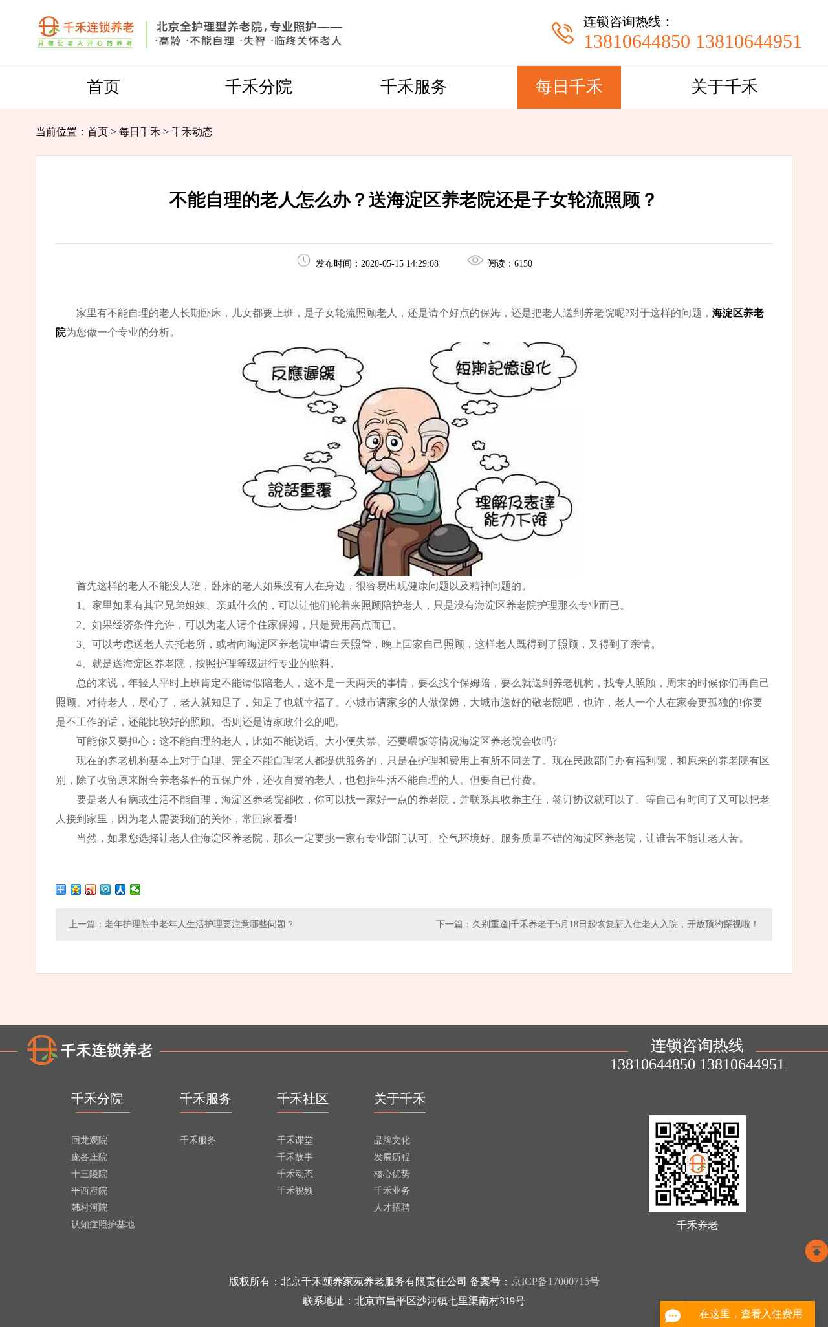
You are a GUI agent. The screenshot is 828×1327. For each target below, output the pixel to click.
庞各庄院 (89, 1157)
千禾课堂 (295, 1140)
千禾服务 (414, 87)
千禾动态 (295, 1174)
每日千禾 (569, 87)
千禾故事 (295, 1157)
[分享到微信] (135, 889)
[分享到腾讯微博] (105, 889)
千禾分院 (258, 87)
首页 (103, 87)
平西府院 (89, 1191)
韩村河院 (89, 1207)
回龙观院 (89, 1140)
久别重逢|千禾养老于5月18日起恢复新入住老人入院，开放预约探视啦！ (615, 924)
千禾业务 (392, 1191)
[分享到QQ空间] (76, 889)
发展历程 (392, 1157)
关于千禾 (724, 87)
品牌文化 (392, 1140)
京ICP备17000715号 (555, 1281)
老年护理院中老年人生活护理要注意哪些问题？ (200, 924)
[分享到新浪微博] (90, 889)
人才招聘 (392, 1207)
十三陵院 (89, 1174)
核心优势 (392, 1174)
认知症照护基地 (103, 1224)
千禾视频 (295, 1191)
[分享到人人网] (120, 889)
